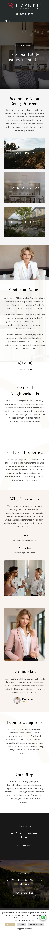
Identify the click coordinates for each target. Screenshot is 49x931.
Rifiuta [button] (21, 924)
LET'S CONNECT (24, 222)
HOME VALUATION (24, 188)
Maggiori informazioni (24, 929)
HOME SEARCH (24, 153)
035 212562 (26, 14)
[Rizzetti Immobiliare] (25, 6)
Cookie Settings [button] (36, 924)
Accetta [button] (10, 924)
